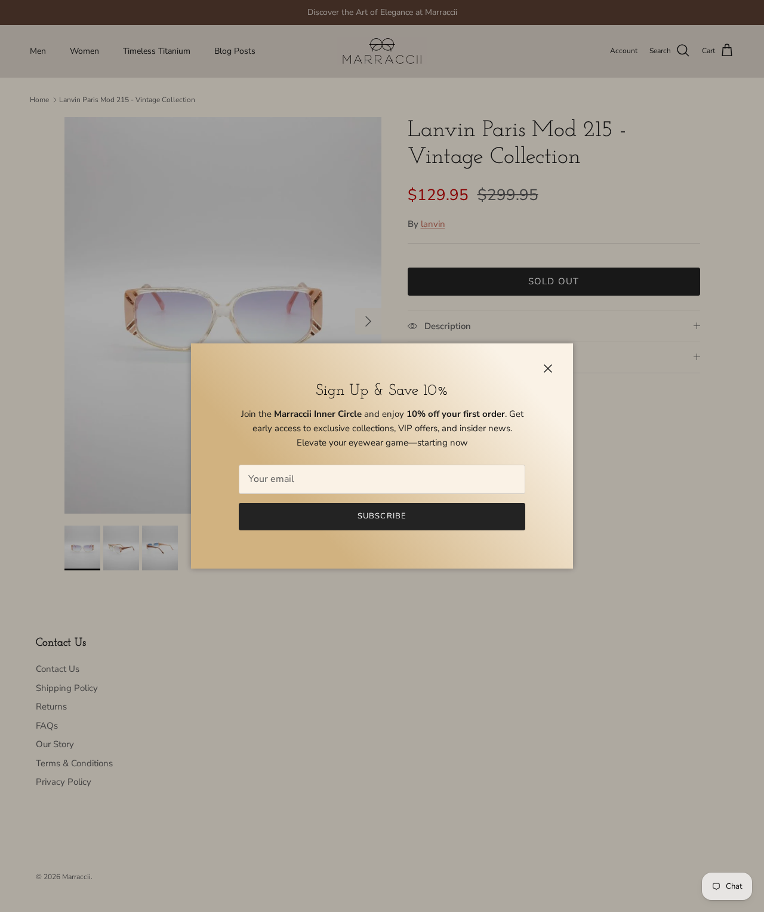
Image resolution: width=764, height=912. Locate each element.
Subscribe (382, 516)
